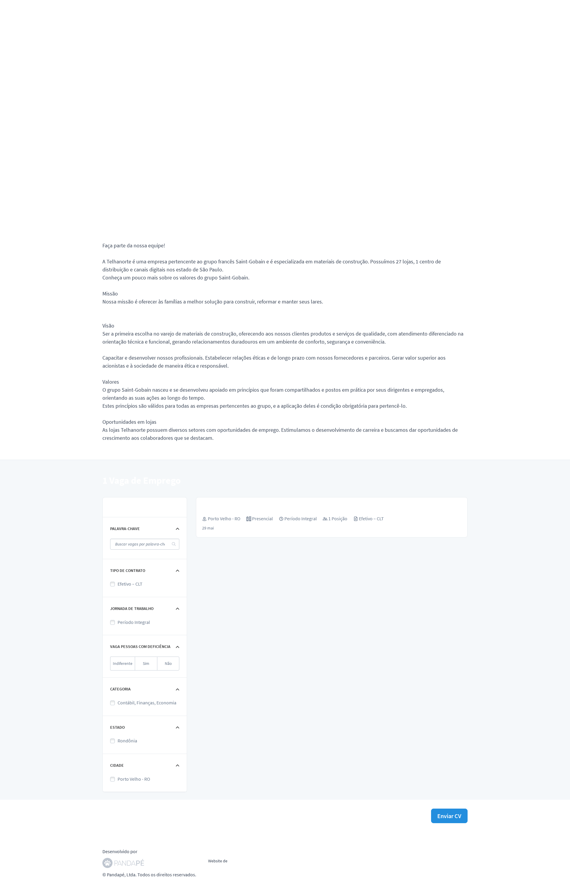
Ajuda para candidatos (394, 850)
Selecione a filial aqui (246, 861)
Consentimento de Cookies (344, 850)
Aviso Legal (264, 850)
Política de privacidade (228, 850)
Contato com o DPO (297, 850)
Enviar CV (449, 816)
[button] (463, 14)
